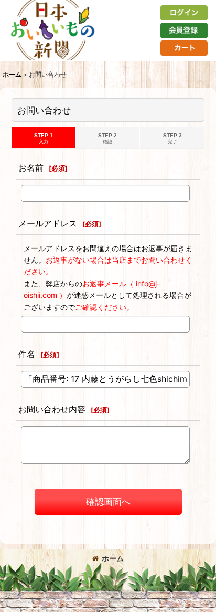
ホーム (113, 558)
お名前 (31, 167)
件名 (26, 354)
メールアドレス (47, 223)
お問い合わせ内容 (51, 409)
